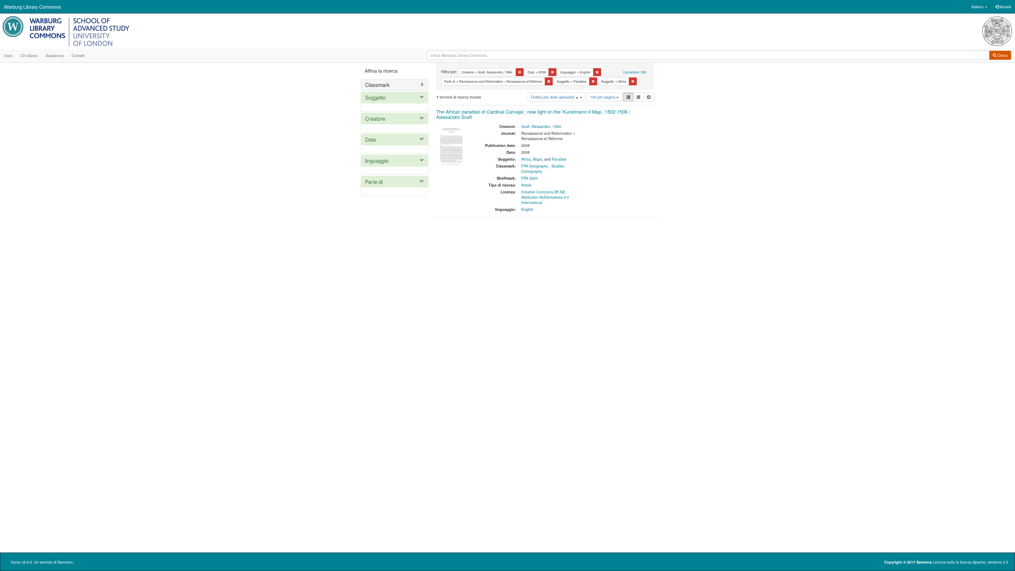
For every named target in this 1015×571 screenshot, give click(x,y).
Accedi (1005, 6)
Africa (526, 159)
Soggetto (375, 97)
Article (526, 185)
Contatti (78, 55)
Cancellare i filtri (634, 72)
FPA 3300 (529, 178)
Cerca (1002, 55)
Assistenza (55, 55)
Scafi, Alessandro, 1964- (541, 126)
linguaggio (377, 160)
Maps (537, 159)
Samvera (65, 562)
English (527, 209)
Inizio (8, 55)
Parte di (374, 181)
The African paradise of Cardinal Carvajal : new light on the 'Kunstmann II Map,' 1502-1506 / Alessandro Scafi (533, 114)
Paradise (559, 159)
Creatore (375, 118)
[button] (979, 6)
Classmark (377, 85)
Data (370, 139)
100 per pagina (603, 97)
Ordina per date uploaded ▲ (555, 97)
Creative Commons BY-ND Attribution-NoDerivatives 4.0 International (545, 197)
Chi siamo (29, 55)
